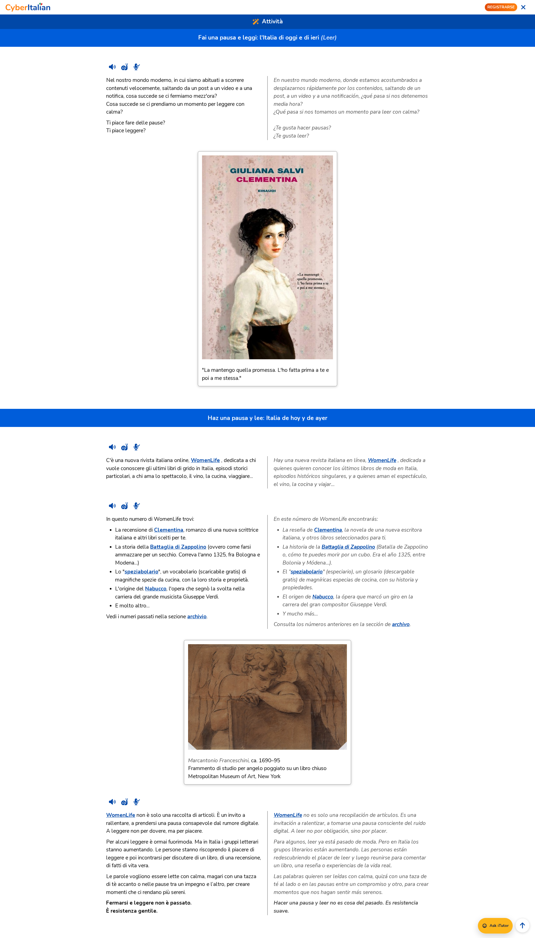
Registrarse (501, 7)
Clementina (168, 530)
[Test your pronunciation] (137, 67)
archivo (401, 624)
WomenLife (205, 460)
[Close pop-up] (523, 7)
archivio (196, 616)
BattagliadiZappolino (178, 547)
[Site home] (28, 7)
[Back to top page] (522, 925)
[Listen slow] (124, 67)
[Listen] (112, 67)
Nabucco (155, 588)
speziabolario (141, 571)
